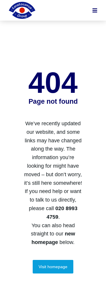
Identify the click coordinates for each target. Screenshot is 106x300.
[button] (94, 10)
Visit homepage (53, 266)
